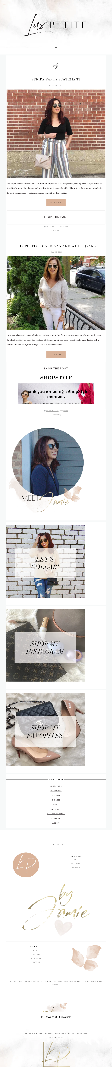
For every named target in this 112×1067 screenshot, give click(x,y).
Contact (76, 867)
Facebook (35, 954)
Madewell (56, 791)
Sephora (56, 795)
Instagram (36, 958)
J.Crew (56, 823)
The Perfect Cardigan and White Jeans (56, 246)
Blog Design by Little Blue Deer (71, 1034)
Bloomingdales (56, 814)
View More (56, 203)
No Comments (52, 226)
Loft (56, 804)
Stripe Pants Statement (56, 79)
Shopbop (56, 809)
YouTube (36, 962)
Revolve (56, 818)
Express (56, 800)
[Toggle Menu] (4, 4)
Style (66, 226)
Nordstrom (56, 786)
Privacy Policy (56, 1037)
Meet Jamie (76, 863)
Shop (76, 859)
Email (36, 950)
